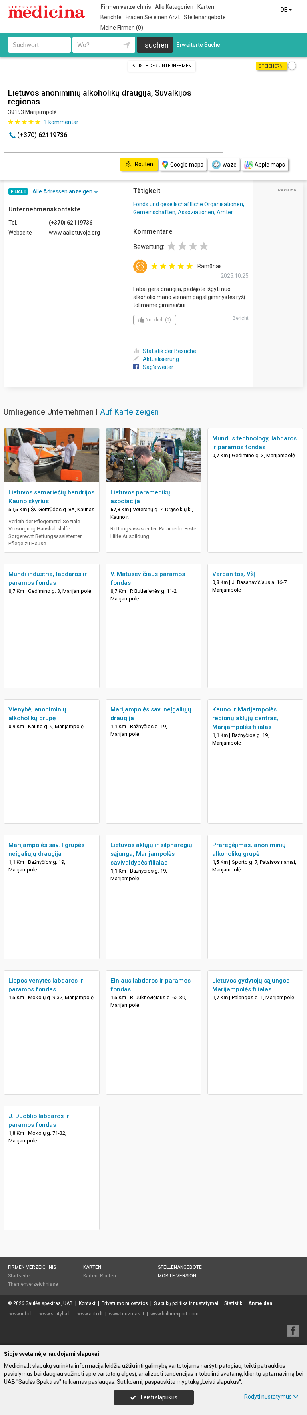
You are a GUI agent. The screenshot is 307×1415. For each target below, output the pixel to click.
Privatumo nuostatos (125, 1303)
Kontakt (87, 1303)
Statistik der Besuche (169, 351)
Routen (108, 1276)
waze (230, 164)
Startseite (19, 1276)
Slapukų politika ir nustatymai (186, 1303)
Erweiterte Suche (198, 45)
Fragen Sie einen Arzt (153, 17)
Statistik (233, 1303)
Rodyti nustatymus (268, 1396)
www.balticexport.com (174, 1314)
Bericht (241, 318)
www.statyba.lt (55, 1314)
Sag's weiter (158, 367)
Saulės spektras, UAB (49, 1303)
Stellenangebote (205, 17)
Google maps (186, 164)
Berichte (111, 17)
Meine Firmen (121, 27)
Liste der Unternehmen (163, 65)
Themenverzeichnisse (33, 1284)
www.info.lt (21, 1314)
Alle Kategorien (174, 7)
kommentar (61, 122)
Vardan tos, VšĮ (233, 574)
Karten (205, 7)
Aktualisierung (161, 359)
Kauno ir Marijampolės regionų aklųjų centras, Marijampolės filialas (245, 718)
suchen (157, 45)
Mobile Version (177, 1276)
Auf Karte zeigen (129, 412)
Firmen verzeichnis (125, 7)
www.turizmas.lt (126, 1314)
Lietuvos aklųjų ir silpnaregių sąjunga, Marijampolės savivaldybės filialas (151, 853)
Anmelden (260, 1303)
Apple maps (270, 164)
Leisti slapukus (158, 1397)
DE (285, 9)
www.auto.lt (90, 1314)
